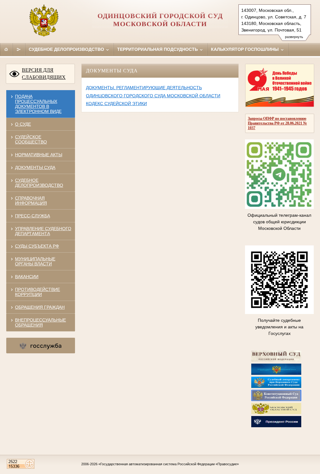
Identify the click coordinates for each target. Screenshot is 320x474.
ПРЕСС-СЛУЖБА (32, 215)
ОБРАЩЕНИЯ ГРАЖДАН (40, 307)
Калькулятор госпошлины (245, 49)
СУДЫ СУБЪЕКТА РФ (37, 246)
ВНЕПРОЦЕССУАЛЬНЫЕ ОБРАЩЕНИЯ (40, 322)
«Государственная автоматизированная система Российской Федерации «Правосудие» (168, 464)
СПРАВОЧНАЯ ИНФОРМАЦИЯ (31, 201)
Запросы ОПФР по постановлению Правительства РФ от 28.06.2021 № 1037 (277, 123)
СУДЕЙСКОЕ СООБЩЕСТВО (31, 139)
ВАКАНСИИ (26, 276)
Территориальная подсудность (158, 49)
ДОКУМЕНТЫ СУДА (35, 167)
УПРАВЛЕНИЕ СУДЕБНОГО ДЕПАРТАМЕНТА (43, 231)
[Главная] (6, 49)
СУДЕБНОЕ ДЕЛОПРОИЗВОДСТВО (39, 183)
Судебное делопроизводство (67, 49)
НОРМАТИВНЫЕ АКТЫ (38, 154)
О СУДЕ (23, 124)
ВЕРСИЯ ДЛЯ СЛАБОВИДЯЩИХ (44, 73)
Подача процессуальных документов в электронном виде (38, 104)
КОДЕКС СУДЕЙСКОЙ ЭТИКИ (116, 103)
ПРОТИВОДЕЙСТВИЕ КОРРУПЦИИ (37, 292)
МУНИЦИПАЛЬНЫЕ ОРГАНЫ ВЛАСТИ (35, 261)
